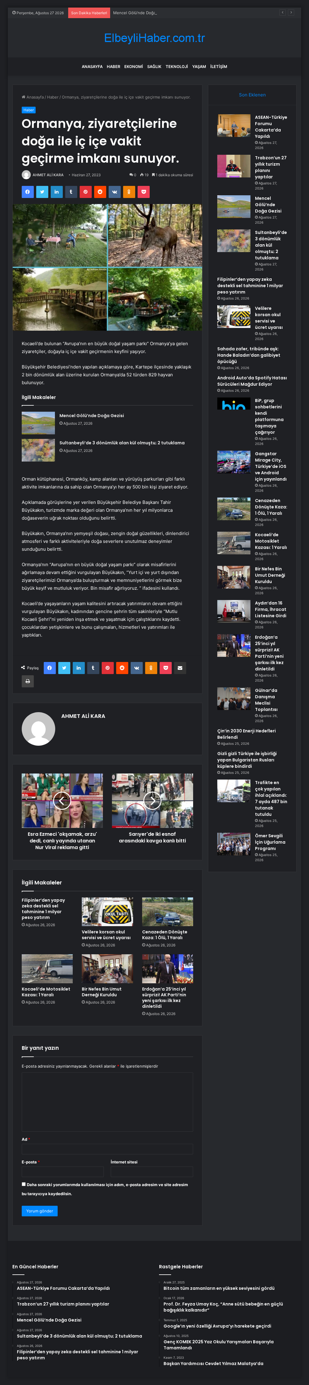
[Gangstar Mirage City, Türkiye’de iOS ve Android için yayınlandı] (233, 462)
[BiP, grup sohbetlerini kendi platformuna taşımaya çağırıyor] (233, 408)
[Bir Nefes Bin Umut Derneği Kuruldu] (107, 968)
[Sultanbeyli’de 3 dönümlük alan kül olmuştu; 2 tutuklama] (38, 450)
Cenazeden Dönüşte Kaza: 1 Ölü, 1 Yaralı (164, 935)
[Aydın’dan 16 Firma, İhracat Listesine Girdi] (233, 611)
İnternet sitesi (124, 1162)
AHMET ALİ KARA (48, 175)
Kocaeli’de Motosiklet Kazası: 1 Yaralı (46, 992)
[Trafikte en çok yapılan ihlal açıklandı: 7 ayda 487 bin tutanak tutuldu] (233, 791)
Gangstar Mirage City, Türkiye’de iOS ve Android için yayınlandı (271, 466)
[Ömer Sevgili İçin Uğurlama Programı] (233, 844)
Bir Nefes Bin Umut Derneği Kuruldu (102, 992)
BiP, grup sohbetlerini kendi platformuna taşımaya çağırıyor (269, 416)
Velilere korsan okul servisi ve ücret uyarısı (106, 935)
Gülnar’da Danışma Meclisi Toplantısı (266, 699)
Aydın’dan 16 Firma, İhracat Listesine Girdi (270, 609)
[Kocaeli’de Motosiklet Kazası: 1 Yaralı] (47, 968)
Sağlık (154, 66)
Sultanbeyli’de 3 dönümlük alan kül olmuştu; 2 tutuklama (122, 443)
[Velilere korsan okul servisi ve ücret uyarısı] (107, 911)
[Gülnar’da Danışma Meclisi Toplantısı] (233, 698)
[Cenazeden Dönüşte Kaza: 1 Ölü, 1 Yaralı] (167, 911)
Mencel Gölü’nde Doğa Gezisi (140, 12)
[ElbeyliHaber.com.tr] (154, 38)
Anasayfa (92, 66)
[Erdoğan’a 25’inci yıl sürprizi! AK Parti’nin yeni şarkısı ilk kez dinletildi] (167, 968)
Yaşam (199, 66)
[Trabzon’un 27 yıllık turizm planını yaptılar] (233, 166)
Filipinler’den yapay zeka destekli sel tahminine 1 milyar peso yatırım (43, 908)
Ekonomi (133, 66)
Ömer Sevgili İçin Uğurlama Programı (270, 842)
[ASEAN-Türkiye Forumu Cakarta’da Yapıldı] (233, 125)
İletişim (218, 66)
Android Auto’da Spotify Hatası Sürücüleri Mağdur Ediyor (252, 381)
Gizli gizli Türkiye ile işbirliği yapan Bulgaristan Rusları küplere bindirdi (247, 760)
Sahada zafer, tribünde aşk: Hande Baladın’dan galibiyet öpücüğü (248, 355)
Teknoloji (177, 66)
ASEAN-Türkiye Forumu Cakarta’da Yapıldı (271, 126)
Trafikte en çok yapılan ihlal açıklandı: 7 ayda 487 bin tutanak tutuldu (271, 798)
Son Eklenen (252, 95)
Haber (113, 66)
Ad (26, 1139)
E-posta (31, 1162)
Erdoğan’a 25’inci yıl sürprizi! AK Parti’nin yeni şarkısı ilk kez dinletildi (164, 997)
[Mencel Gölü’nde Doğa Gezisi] (38, 423)
